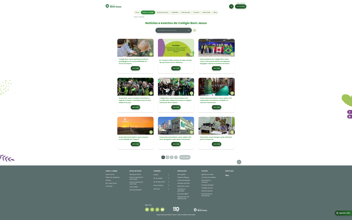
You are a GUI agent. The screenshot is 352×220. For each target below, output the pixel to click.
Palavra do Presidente (112, 177)
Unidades (175, 12)
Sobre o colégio (148, 12)
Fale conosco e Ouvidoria (206, 181)
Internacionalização (183, 180)
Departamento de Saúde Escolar (183, 198)
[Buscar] (231, 6)
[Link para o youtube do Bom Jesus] (162, 210)
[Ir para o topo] (239, 162)
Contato (196, 12)
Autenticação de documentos (206, 195)
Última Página (185, 157)
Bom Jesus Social (111, 183)
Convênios (109, 186)
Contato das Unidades (208, 177)
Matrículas (206, 12)
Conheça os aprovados (181, 190)
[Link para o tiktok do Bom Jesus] (157, 210)
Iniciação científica (183, 183)
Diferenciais (186, 12)
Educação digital (182, 194)
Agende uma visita (207, 174)
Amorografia (181, 174)
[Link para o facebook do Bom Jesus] (147, 210)
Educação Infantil (135, 174)
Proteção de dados (207, 185)
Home (136, 17)
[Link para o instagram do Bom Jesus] (152, 210)
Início (137, 12)
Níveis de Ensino (162, 12)
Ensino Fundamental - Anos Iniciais (137, 178)
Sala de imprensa (206, 191)
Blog (215, 12)
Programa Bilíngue (183, 177)
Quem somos (110, 174)
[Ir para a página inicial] (113, 6)
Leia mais (135, 68)
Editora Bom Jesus (183, 186)
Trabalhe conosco (207, 188)
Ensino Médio (134, 187)
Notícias (141, 17)
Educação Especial (135, 190)
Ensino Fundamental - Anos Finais (137, 183)
